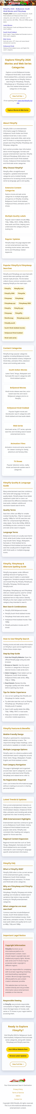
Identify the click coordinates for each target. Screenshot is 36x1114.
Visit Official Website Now (18, 1049)
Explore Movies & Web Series (18, 110)
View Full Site (18, 96)
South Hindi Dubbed (10, 32)
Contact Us (18, 1099)
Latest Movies (7, 25)
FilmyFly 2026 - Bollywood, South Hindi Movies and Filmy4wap (16, 10)
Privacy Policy (18, 1089)
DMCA (18, 1096)
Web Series (7, 39)
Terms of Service (18, 1093)
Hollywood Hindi (8, 46)
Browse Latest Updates (18, 1056)
